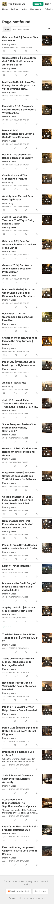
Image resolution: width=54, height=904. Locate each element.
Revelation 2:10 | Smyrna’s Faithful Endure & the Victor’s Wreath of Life (19, 109)
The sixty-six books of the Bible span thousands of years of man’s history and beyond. (19, 811)
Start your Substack (19, 891)
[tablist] (16, 29)
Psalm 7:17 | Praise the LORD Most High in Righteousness (18, 363)
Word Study (7, 182)
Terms (36, 881)
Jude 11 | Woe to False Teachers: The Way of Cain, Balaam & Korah (18, 220)
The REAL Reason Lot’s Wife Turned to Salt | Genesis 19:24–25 (20, 638)
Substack (13, 898)
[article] (27, 44)
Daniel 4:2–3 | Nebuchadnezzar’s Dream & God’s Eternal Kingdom (18, 133)
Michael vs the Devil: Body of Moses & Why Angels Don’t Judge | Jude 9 (19, 586)
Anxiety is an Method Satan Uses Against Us (18, 198)
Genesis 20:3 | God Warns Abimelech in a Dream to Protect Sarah (17, 268)
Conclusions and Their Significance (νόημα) (15, 177)
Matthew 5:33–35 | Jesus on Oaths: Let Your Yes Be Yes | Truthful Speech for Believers (19, 476)
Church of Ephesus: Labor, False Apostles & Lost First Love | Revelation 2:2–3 (17, 500)
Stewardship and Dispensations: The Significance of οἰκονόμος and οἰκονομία (20, 803)
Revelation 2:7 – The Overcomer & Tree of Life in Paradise (18, 317)
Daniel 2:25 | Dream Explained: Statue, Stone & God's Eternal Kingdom (20, 731)
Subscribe (38, 4)
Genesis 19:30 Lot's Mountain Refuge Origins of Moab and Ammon (19, 452)
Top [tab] (14, 29)
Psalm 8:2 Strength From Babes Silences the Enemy (17, 156)
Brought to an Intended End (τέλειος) (18, 753)
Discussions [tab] (23, 29)
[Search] (49, 29)
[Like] (4, 51)
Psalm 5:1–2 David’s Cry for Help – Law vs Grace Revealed (19, 708)
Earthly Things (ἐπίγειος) (17, 565)
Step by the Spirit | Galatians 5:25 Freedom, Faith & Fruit (19, 609)
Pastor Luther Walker (22, 47)
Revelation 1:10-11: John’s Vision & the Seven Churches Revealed (19, 686)
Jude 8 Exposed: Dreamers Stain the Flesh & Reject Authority (17, 779)
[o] (47, 40)
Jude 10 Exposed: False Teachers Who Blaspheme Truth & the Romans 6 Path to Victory (19, 404)
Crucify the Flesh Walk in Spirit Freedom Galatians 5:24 (20, 828)
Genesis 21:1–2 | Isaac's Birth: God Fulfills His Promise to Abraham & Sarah (19, 61)
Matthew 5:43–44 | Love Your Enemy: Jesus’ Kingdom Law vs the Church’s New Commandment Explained (19, 85)
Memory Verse (9, 44)
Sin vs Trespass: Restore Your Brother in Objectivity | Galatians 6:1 (19, 427)
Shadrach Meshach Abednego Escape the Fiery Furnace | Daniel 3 (19, 341)
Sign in (48, 4)
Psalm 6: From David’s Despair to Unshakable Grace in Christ (19, 547)
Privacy (29, 881)
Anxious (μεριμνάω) (14, 382)
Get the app (40, 891)
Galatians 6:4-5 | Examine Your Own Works (20, 39)
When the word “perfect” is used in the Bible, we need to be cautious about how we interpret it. (18, 760)
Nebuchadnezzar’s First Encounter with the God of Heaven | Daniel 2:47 (17, 524)
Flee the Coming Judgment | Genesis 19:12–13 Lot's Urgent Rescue (19, 850)
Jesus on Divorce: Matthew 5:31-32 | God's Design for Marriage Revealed (18, 662)
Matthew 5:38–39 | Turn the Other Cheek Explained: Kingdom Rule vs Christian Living (18, 293)
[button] (5, 9)
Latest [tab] (7, 29)
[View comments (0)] (15, 51)
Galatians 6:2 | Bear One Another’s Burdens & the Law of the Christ (19, 244)
